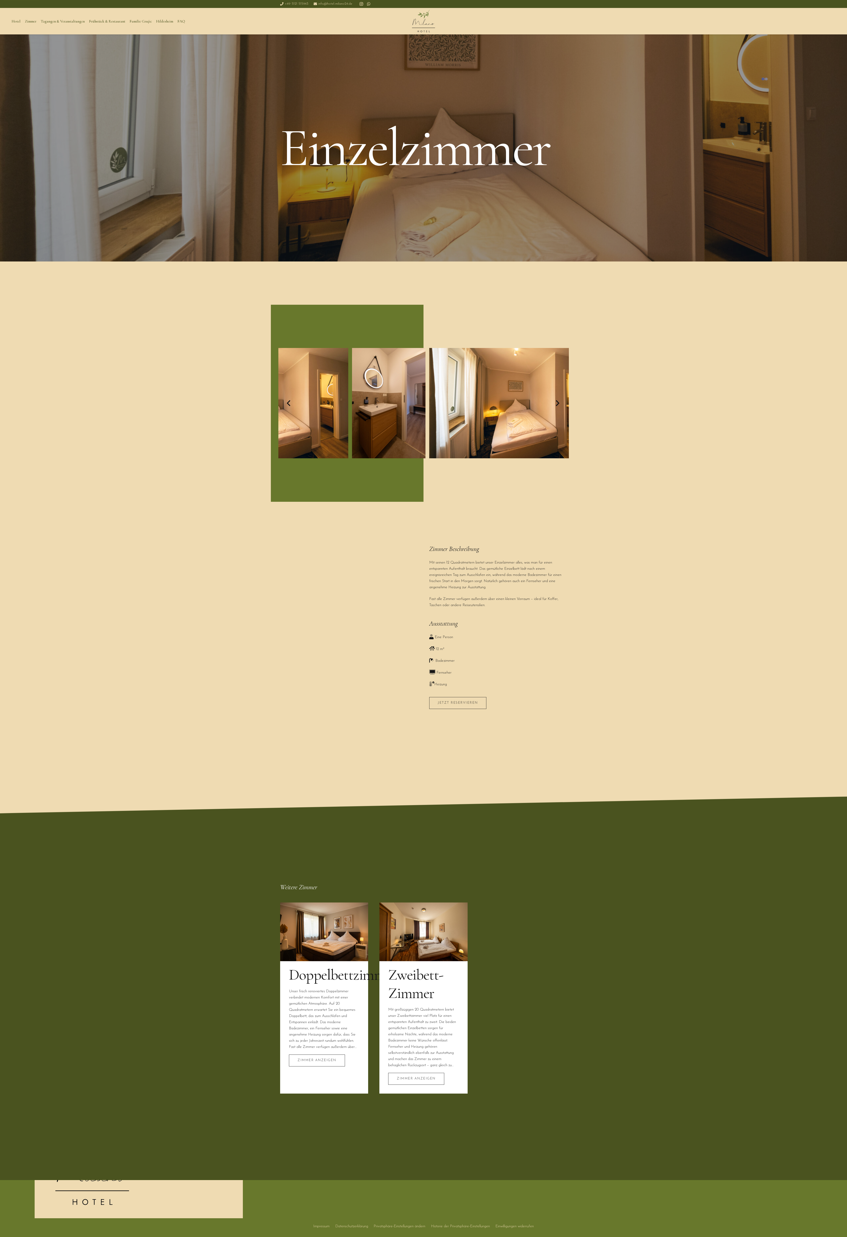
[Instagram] (361, 4)
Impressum (321, 1226)
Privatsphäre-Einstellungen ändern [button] (399, 1226)
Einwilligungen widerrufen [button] (514, 1226)
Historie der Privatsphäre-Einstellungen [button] (460, 1226)
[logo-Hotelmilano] (424, 21)
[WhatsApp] (369, 4)
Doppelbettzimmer (342, 974)
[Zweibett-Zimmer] (423, 931)
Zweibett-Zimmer (415, 983)
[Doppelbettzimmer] (324, 931)
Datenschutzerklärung (351, 1226)
